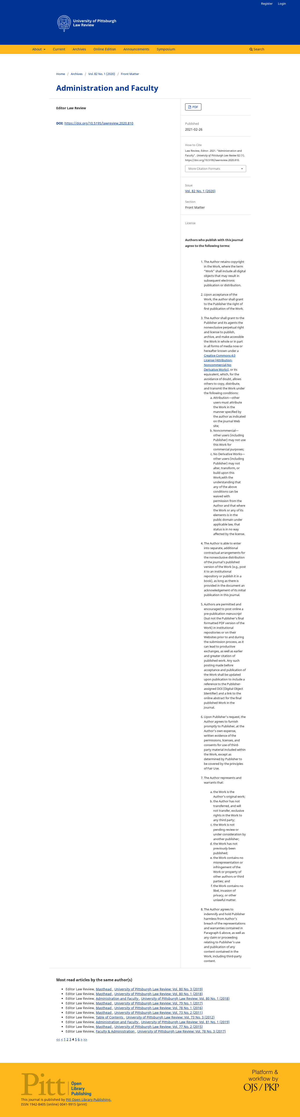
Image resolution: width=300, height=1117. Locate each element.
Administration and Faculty (117, 998)
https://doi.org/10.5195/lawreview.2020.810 (98, 123)
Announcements (136, 49)
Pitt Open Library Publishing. (88, 1099)
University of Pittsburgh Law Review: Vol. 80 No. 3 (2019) (158, 989)
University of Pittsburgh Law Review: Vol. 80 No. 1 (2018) (158, 994)
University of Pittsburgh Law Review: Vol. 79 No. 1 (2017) (158, 1003)
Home (60, 74)
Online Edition (105, 49)
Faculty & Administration (115, 1031)
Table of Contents (110, 1017)
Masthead (104, 989)
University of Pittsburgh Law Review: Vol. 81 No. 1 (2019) (185, 1022)
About (37, 49)
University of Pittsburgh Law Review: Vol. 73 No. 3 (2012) (170, 1017)
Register (267, 3)
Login (282, 3)
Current (59, 49)
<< (58, 1039)
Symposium (166, 49)
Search (258, 49)
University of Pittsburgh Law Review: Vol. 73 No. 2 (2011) (158, 1012)
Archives (79, 49)
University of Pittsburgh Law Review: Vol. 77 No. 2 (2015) (158, 1026)
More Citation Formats (204, 168)
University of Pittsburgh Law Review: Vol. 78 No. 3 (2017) (181, 1031)
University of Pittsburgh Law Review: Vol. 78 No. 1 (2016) (158, 1008)
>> (85, 1039)
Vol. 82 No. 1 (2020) (101, 74)
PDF (195, 107)
